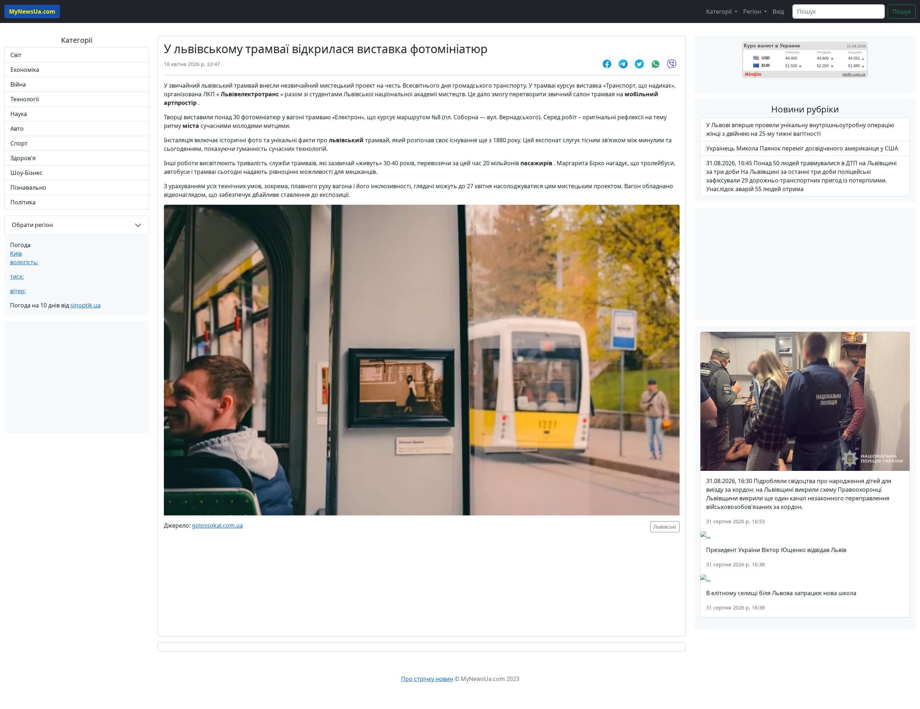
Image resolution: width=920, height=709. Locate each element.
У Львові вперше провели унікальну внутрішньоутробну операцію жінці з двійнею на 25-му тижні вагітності (800, 129)
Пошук (901, 11)
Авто (17, 129)
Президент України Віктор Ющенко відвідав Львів (776, 550)
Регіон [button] (753, 11)
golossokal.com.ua (217, 525)
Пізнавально (28, 187)
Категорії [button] (719, 11)
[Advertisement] (76, 377)
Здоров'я (23, 158)
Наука (18, 114)
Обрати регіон (32, 225)
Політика (23, 202)
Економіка (24, 70)
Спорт (19, 143)
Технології (24, 99)
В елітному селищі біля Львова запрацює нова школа (781, 593)
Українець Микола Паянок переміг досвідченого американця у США (802, 148)
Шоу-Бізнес (26, 173)
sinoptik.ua (85, 305)
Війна (18, 84)
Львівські (664, 526)
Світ (16, 55)
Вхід (778, 11)
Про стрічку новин (427, 679)
